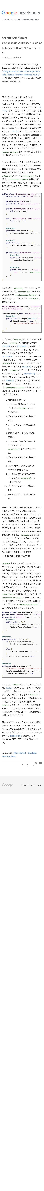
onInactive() (29, 373)
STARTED (6, 346)
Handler (9, 688)
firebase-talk (16, 735)
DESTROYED (7, 356)
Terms (40, 785)
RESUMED (21, 346)
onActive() (26, 366)
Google (24, 785)
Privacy (32, 785)
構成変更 (10, 380)
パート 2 (15, 131)
